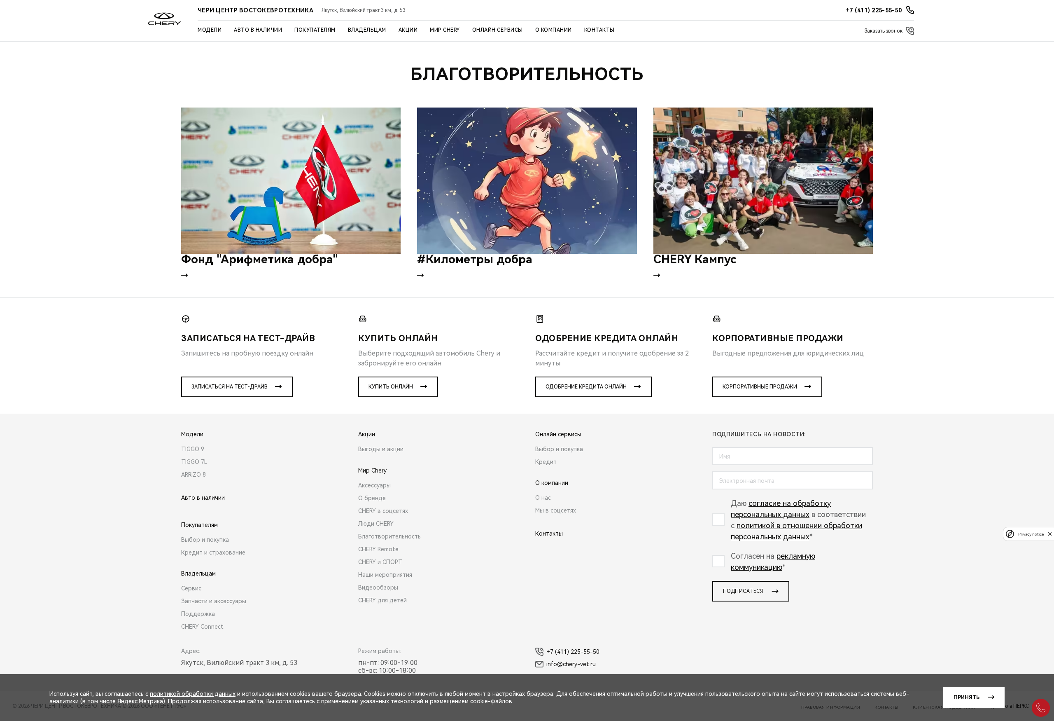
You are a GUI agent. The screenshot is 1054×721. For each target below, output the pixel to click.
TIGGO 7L (194, 462)
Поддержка (198, 614)
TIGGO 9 (192, 449)
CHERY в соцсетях (383, 511)
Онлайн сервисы (497, 30)
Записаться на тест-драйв (229, 387)
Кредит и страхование (213, 552)
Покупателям (315, 30)
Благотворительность (389, 536)
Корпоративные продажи (760, 387)
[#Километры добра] (527, 181)
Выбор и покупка (205, 539)
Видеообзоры (378, 587)
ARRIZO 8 (193, 474)
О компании (553, 30)
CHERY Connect (202, 626)
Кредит (546, 462)
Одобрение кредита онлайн (586, 387)
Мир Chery (445, 30)
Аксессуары (374, 485)
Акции (408, 30)
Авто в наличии (258, 30)
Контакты (599, 30)
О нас (543, 497)
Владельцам (367, 30)
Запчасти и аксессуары (213, 601)
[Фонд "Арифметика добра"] (291, 181)
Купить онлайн (390, 387)
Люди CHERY (376, 523)
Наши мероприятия (385, 574)
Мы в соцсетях (555, 510)
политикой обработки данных (193, 694)
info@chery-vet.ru (571, 664)
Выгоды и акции (380, 449)
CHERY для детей (382, 600)
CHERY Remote (378, 549)
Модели (210, 30)
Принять (966, 697)
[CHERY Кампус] (763, 181)
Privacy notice (1031, 533)
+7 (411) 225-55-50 (572, 651)
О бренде (372, 498)
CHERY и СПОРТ (380, 562)
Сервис (191, 588)
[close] (1050, 534)
